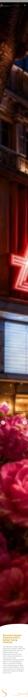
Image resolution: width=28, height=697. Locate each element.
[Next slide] (25, 423)
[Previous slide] (3, 423)
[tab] (12, 626)
